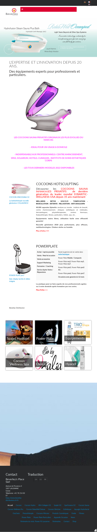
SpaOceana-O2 (69, 505)
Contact (66, 521)
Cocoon (19, 505)
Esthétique (67, 509)
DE (41, 479)
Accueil (10, 505)
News (73, 517)
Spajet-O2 (57, 505)
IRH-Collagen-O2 (44, 505)
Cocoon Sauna (84, 505)
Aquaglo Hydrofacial (81, 509)
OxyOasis (16, 513)
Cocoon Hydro (30, 505)
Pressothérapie (28, 513)
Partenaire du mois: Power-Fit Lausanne (34, 521)
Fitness (81, 513)
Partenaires (57, 521)
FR (45, 479)
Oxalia (73, 513)
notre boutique (63, 254)
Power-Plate (26, 517)
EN (36, 479)
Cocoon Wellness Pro (15, 509)
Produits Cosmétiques (60, 513)
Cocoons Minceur (42, 513)
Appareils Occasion (61, 517)
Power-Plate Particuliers (42, 517)
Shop (74, 521)
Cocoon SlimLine (54, 509)
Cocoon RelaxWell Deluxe (35, 509)
